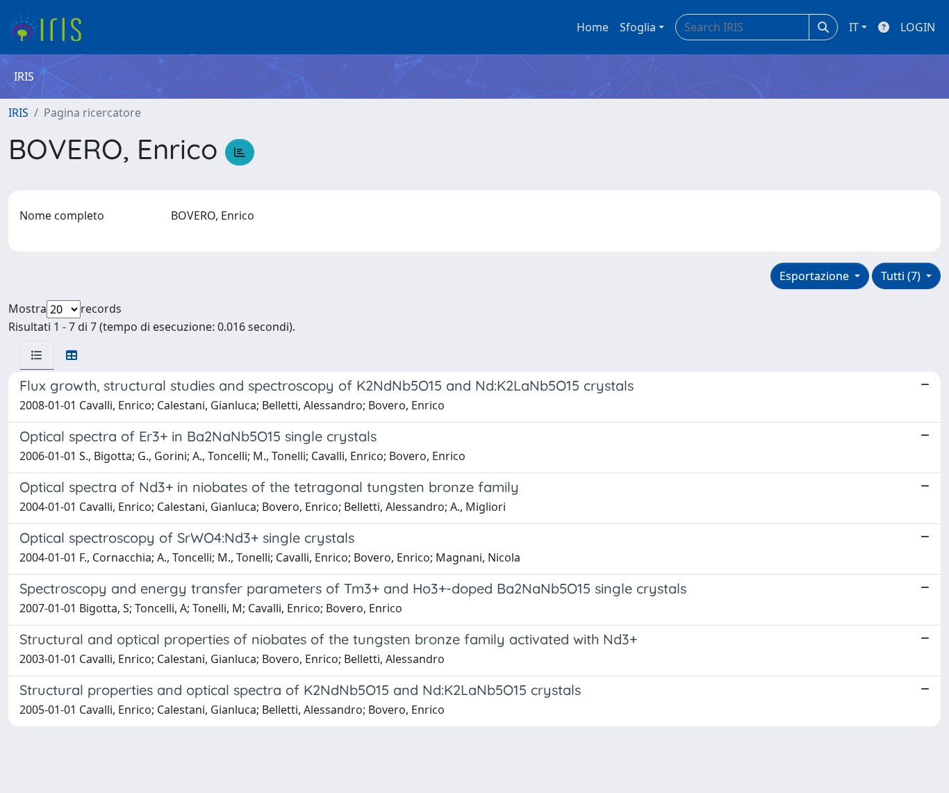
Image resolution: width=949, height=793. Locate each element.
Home (593, 27)
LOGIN (917, 27)
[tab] (36, 355)
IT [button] (854, 27)
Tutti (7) (902, 276)
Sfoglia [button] (638, 27)
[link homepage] (50, 27)
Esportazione (815, 276)
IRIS (18, 112)
